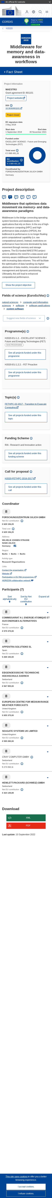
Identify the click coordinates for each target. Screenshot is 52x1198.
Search (40, 12)
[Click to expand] (47, 612)
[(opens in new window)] (11, 10)
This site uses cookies (17, 1176)
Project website (15, 99)
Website (9, 573)
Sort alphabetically (10, 597)
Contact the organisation (16, 570)
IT (28, 197)
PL (35, 197)
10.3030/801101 (13, 108)
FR (22, 197)
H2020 (9, 28)
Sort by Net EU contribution (26, 599)
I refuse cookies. (26, 1193)
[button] (34, 12)
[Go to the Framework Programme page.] (26, 39)
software (20, 305)
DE (4, 197)
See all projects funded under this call (24, 488)
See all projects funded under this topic (24, 417)
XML (28, 818)
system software (15, 309)
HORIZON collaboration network (20, 580)
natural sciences (10, 302)
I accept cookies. (26, 1186)
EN (10, 197)
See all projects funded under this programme (24, 354)
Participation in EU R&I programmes (21, 577)
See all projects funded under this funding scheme (24, 455)
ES (16, 197)
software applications (39, 305)
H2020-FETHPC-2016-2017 (19, 478)
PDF (28, 825)
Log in (27, 12)
